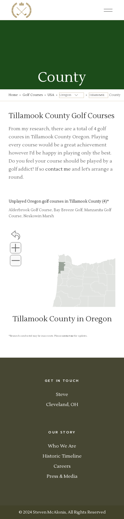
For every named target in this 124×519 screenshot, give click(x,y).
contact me (58, 169)
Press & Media (62, 476)
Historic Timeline (62, 456)
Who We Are (62, 446)
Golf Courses (32, 95)
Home (13, 95)
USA (51, 95)
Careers (62, 466)
